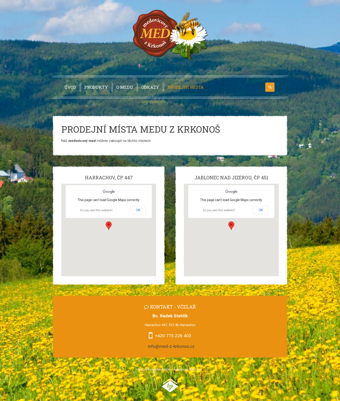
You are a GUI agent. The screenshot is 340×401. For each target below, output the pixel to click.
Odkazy (150, 87)
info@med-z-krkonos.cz (171, 346)
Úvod (70, 87)
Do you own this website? (96, 210)
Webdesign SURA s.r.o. (188, 369)
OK (138, 210)
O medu (124, 87)
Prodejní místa (185, 87)
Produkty (96, 87)
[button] (109, 225)
